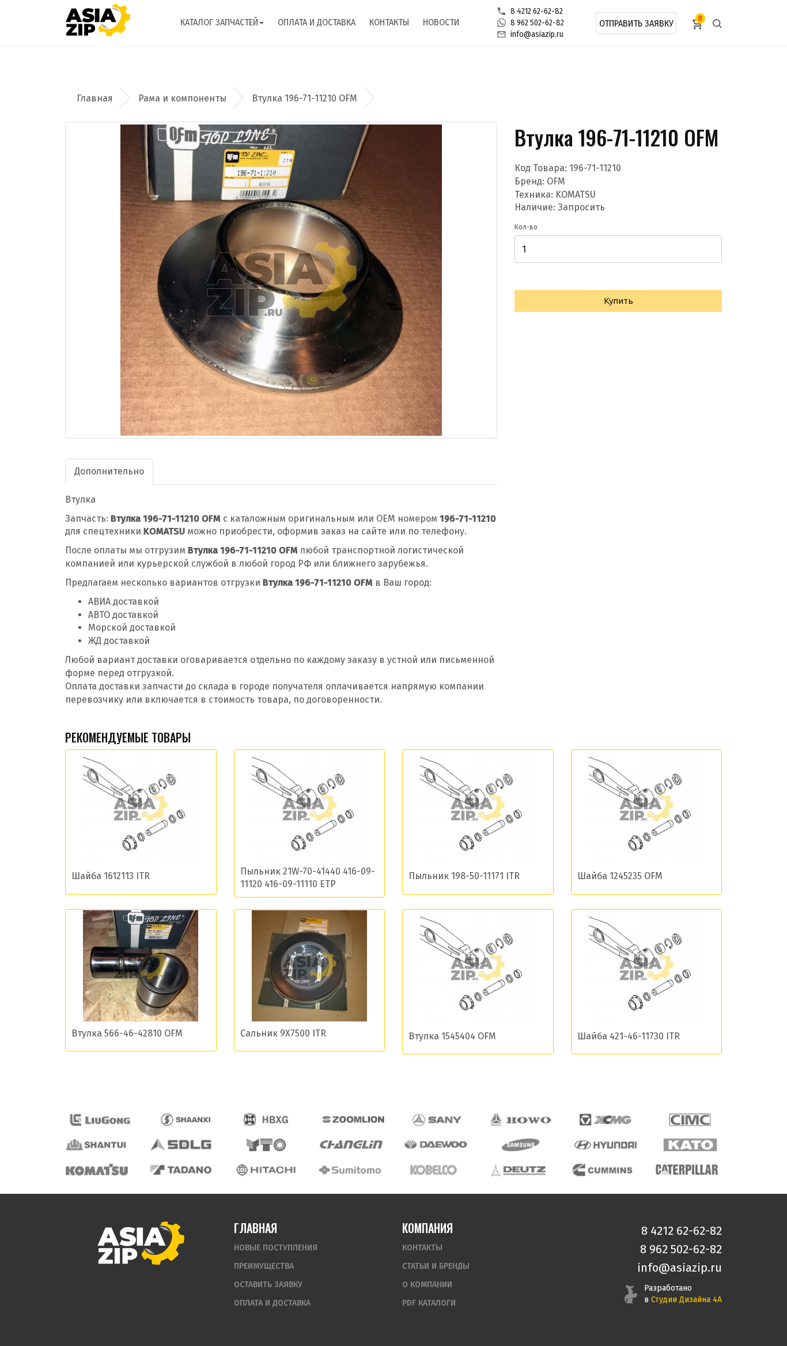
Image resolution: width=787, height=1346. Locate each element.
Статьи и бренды (436, 1266)
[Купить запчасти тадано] (181, 1170)
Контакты (389, 22)
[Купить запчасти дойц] (518, 1170)
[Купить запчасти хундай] (605, 1144)
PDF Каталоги (429, 1303)
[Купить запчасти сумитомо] (349, 1170)
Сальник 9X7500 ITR (283, 1033)
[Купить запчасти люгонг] (100, 1119)
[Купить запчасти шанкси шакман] (184, 1119)
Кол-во (526, 227)
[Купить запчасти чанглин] (351, 1144)
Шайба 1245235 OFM (620, 875)
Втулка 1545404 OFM (452, 1036)
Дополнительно (109, 471)
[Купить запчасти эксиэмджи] (605, 1119)
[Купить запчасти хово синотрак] (521, 1119)
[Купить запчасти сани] (437, 1119)
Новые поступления (275, 1248)
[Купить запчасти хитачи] (265, 1170)
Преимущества (264, 1266)
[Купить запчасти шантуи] (96, 1144)
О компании (427, 1285)
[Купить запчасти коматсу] (96, 1170)
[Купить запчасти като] (690, 1144)
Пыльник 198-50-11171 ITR (464, 875)
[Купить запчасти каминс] (602, 1170)
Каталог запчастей (219, 22)
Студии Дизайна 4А (686, 1299)
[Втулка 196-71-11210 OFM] (281, 280)
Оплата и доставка (316, 22)
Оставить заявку (268, 1285)
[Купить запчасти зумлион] (353, 1119)
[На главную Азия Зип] (140, 1242)
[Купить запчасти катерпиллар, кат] (686, 1170)
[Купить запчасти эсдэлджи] (181, 1144)
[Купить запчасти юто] (266, 1144)
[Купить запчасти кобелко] (434, 1170)
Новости (441, 22)
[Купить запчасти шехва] (268, 1119)
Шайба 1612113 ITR (110, 875)
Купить (618, 301)
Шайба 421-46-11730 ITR (628, 1036)
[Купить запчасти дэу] (435, 1144)
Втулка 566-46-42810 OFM (127, 1033)
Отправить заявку (636, 23)
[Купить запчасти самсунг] (520, 1144)
